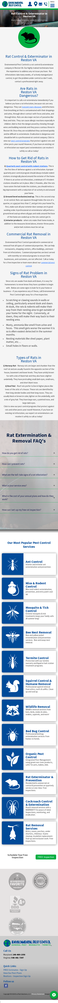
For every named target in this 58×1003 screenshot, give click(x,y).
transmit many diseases (32, 107)
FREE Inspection (46, 857)
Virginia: (13, 957)
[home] (12, 4)
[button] (52, 3)
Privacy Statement (38, 994)
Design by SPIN (50, 994)
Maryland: (14, 954)
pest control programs (20, 140)
